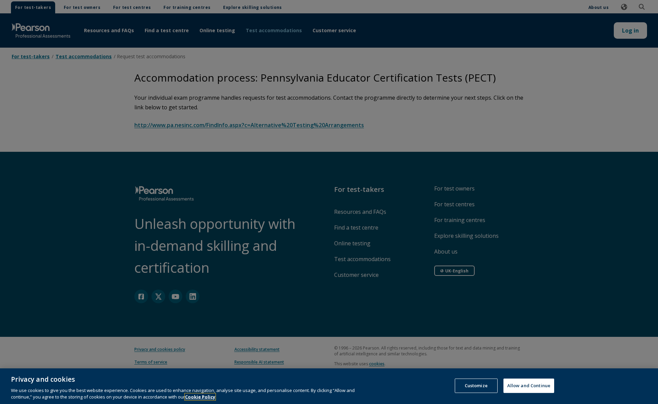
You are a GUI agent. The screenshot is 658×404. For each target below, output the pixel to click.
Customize (476, 385)
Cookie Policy (200, 397)
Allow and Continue (528, 385)
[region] (329, 386)
